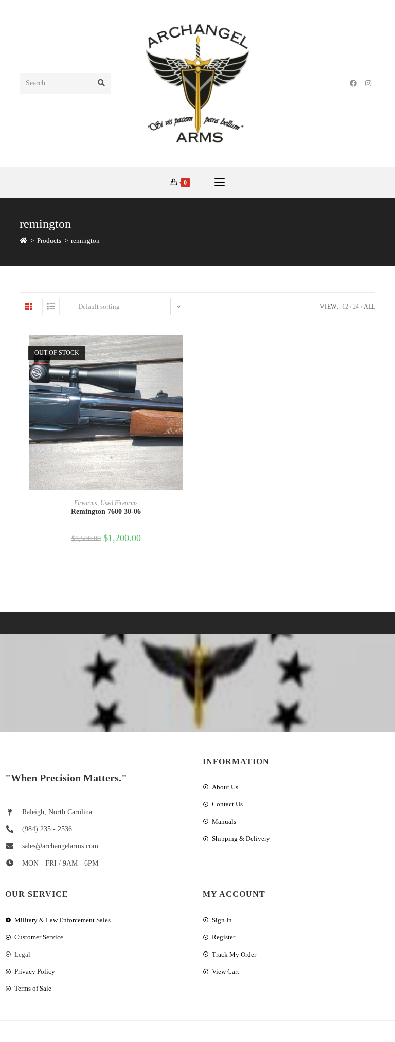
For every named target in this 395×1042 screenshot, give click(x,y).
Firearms (85, 503)
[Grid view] (28, 306)
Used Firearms (119, 503)
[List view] (51, 306)
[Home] (23, 240)
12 (345, 306)
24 (356, 306)
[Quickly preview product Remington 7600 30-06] (189, 353)
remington (85, 240)
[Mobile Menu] (219, 182)
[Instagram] (368, 83)
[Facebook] (353, 83)
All (369, 306)
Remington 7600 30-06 (106, 511)
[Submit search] (101, 83)
